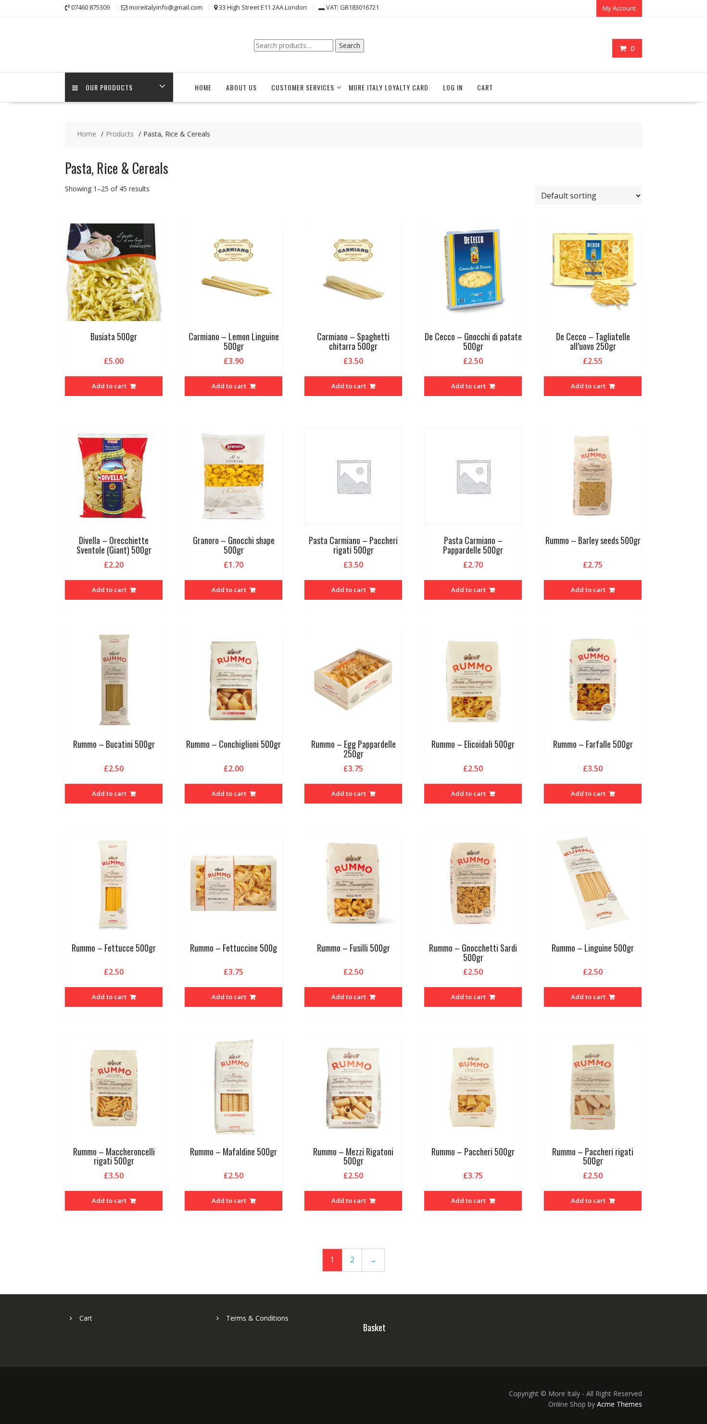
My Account (619, 8)
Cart (485, 87)
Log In (453, 87)
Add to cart (109, 386)
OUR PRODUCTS (109, 87)
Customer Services (302, 87)
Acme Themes (619, 1404)
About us (241, 87)
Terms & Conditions (257, 1318)
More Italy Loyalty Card (389, 87)
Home (203, 87)
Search (349, 45)
